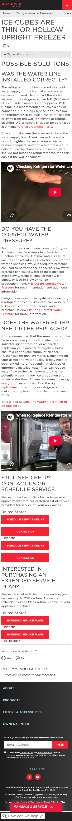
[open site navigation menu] (67, 5)
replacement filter (14, 387)
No (23, 658)
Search (4, 816)
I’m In (59, 744)
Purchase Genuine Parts (34, 126)
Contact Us (25, 531)
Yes (9, 658)
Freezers (47, 13)
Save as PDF (4, 46)
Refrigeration (26, 13)
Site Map (61, 802)
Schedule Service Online (25, 519)
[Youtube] (37, 780)
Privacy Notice (44, 752)
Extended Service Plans (25, 620)
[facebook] (30, 780)
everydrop (8, 383)
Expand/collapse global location (69, 12)
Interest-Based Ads (45, 802)
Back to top (9, 640)
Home (7, 13)
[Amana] (18, 5)
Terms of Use (26, 752)
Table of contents (20, 54)
